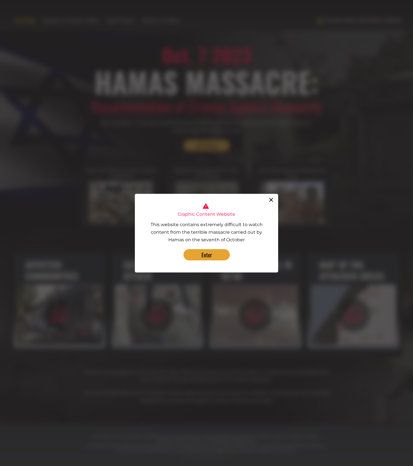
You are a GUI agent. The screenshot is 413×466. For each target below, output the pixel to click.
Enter (206, 255)
